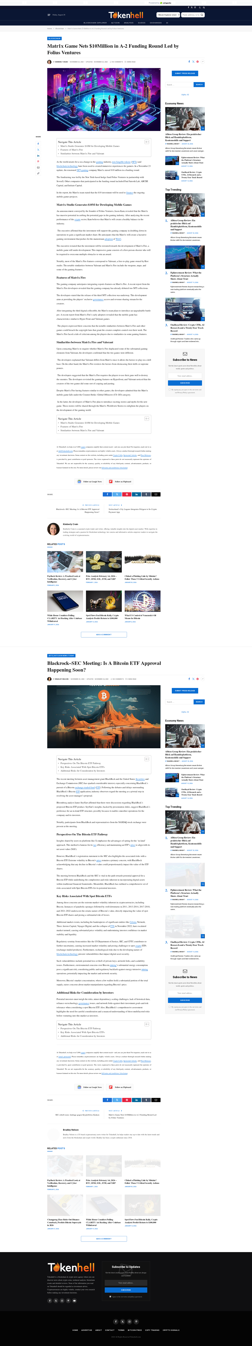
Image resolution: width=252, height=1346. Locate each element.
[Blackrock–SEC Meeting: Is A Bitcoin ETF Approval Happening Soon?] (104, 716)
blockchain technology (67, 165)
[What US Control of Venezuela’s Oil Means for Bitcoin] (143, 601)
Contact (109, 1330)
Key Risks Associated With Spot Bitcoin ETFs (82, 766)
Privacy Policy (182, 392)
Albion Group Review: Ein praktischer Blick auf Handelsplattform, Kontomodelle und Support (183, 137)
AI (167, 23)
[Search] (204, 7)
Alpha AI (185, 94)
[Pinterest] (38, 161)
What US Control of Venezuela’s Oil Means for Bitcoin (140, 617)
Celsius (133, 921)
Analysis (129, 23)
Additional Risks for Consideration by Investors (83, 770)
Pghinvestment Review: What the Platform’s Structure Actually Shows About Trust (192, 160)
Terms (121, 1330)
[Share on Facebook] (189, 62)
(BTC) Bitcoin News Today (61, 656)
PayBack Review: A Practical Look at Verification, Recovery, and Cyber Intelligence (63, 579)
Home (75, 1330)
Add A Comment (104, 635)
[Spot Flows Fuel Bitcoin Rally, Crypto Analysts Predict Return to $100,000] (104, 601)
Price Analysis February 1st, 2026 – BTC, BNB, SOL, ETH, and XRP (101, 577)
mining (113, 965)
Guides (142, 23)
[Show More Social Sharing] (203, 62)
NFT (79, 170)
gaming (99, 161)
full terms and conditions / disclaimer (114, 467)
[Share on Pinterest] (198, 62)
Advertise (86, 1330)
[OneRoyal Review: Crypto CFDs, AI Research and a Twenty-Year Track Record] (172, 175)
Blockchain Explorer (95, 23)
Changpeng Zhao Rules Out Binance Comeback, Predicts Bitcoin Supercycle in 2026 (64, 1222)
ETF (98, 787)
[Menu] (49, 15)
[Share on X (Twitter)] (193, 62)
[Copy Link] (38, 173)
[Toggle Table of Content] (145, 142)
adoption (109, 238)
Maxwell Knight (173, 144)
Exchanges (156, 23)
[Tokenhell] (126, 14)
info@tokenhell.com (65, 451)
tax (94, 844)
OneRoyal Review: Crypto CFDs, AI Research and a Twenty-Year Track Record (191, 175)
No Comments (117, 62)
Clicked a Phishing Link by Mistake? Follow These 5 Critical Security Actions (142, 577)
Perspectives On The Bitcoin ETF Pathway (81, 763)
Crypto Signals (171, 1330)
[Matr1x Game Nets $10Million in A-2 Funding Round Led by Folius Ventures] (104, 99)
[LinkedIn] (38, 155)
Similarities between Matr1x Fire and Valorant (82, 153)
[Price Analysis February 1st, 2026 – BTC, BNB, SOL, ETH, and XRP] (104, 562)
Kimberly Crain (61, 62)
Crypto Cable (118, 455)
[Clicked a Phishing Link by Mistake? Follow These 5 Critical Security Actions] (143, 562)
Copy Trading (152, 1330)
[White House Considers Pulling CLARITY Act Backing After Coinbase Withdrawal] (65, 601)
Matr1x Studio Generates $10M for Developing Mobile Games (90, 145)
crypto (78, 219)
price (133, 844)
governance (98, 299)
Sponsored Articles (130, 455)
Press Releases (146, 455)
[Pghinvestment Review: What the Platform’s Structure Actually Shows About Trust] (172, 160)
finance (129, 192)
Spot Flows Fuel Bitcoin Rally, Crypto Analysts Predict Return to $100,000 (102, 617)
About (98, 1330)
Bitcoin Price (135, 1330)
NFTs (134, 161)
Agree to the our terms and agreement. (127, 1297)
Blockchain (54, 38)
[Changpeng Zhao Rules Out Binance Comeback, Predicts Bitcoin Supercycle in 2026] (65, 1205)
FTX (112, 926)
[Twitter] (38, 149)
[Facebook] (38, 143)
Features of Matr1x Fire (72, 149)
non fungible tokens (121, 161)
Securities (140, 778)
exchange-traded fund (85, 787)
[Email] (38, 167)
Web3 (118, 238)
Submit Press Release (185, 73)
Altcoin (115, 23)
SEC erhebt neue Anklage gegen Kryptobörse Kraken (77, 1114)
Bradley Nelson (62, 679)
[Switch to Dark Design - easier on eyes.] (199, 7)
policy (132, 1297)
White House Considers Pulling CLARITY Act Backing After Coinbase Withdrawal (64, 618)
